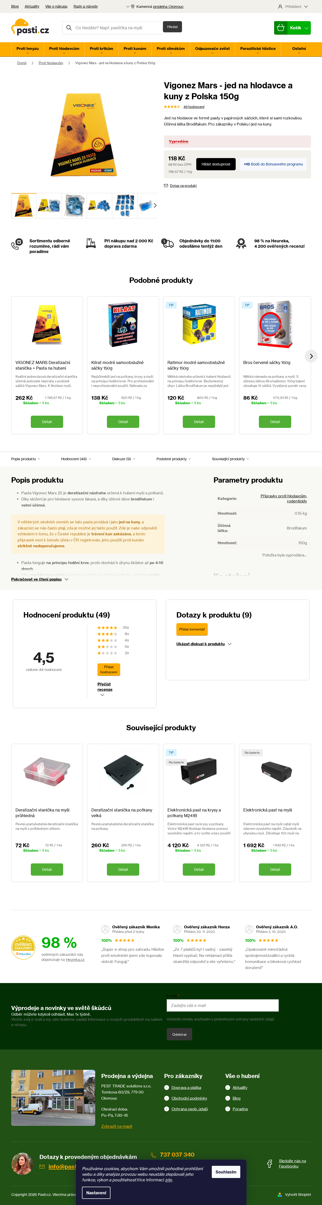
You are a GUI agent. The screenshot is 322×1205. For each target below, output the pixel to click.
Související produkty (228, 459)
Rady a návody (86, 6)
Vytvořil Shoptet (298, 1194)
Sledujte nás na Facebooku (292, 1163)
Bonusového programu (284, 164)
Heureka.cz (75, 959)
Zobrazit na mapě (116, 1126)
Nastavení (96, 1192)
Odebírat (179, 1034)
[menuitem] (27, 49)
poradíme (39, 251)
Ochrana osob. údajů (190, 1108)
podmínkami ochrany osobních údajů (244, 1019)
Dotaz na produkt (183, 186)
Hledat (172, 27)
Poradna (240, 1108)
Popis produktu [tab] (23, 459)
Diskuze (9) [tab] (121, 459)
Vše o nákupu (56, 6)
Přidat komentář (192, 629)
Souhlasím (226, 1171)
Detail (47, 421)
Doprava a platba (186, 1087)
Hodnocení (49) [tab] (74, 459)
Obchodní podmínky (189, 1098)
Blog (15, 6)
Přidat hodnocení (108, 669)
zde (168, 1179)
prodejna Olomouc (168, 6)
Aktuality (32, 6)
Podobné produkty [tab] (172, 459)
